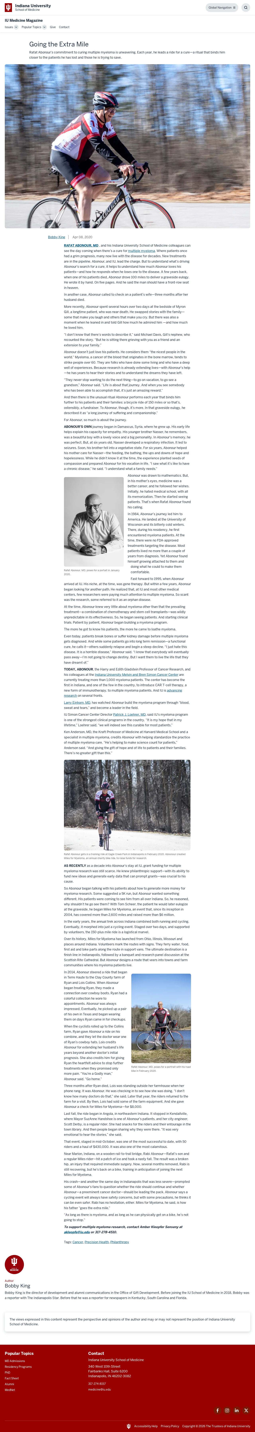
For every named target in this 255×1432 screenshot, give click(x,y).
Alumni (9, 1384)
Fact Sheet (12, 1378)
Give (53, 27)
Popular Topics (31, 27)
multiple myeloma (141, 251)
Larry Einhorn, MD (77, 703)
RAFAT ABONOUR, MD (81, 245)
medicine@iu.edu (99, 1389)
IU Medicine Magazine (24, 20)
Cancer (78, 1242)
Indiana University (238, 1426)
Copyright (188, 1426)
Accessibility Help (146, 1426)
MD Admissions (15, 1361)
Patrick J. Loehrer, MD (129, 715)
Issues (9, 27)
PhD (7, 1372)
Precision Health (97, 1242)
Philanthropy (119, 1242)
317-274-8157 (97, 1384)
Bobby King (56, 237)
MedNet (10, 1390)
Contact (64, 27)
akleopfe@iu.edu (77, 1232)
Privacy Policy (170, 1426)
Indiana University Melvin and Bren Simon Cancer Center (136, 675)
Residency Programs (18, 1367)
